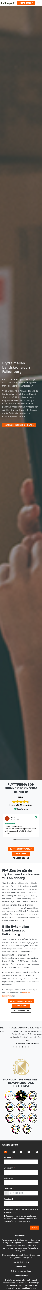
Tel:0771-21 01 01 (21, 858)
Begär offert (26, 3)
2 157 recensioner (25, 805)
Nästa (34, 1227)
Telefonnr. (8, 1189)
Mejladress (8, 1178)
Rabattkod (8, 1199)
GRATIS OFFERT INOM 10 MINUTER (19, 425)
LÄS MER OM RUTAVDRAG (21, 849)
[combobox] (6, 1193)
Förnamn (7, 1158)
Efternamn (8, 1168)
